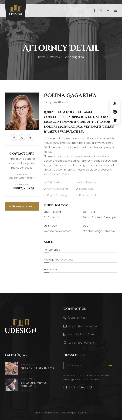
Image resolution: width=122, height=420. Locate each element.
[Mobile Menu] (115, 10)
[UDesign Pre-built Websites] (115, 104)
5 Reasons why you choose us (35, 384)
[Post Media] (11, 368)
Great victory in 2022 (37, 368)
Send (110, 365)
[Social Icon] (94, 10)
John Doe (28, 372)
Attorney (54, 57)
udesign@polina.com (22, 178)
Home (42, 57)
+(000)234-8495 (22, 188)
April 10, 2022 (27, 364)
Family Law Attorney (56, 102)
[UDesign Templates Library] (115, 112)
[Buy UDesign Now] (115, 120)
